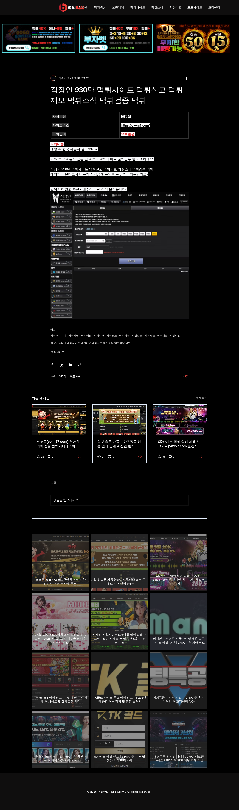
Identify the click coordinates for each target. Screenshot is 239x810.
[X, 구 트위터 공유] (61, 365)
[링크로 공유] (79, 365)
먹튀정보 (162, 335)
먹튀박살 (73, 335)
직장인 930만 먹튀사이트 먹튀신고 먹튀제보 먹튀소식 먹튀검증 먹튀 (90, 342)
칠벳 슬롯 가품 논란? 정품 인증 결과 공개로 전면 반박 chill (119, 444)
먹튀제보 (150, 335)
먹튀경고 (111, 335)
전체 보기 (201, 397)
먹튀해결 (86, 335)
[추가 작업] (186, 78)
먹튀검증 (137, 335)
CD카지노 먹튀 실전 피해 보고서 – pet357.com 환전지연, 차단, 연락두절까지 (180, 444)
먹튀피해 (99, 335)
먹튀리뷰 (124, 335)
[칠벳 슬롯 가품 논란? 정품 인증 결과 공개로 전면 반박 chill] (119, 420)
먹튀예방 (175, 335)
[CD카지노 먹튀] (180, 420)
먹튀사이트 (57, 352)
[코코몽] (59, 420)
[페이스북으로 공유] (52, 365)
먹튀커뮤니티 (58, 335)
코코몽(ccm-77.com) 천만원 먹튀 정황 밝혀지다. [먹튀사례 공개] (58, 444)
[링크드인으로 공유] (70, 365)
